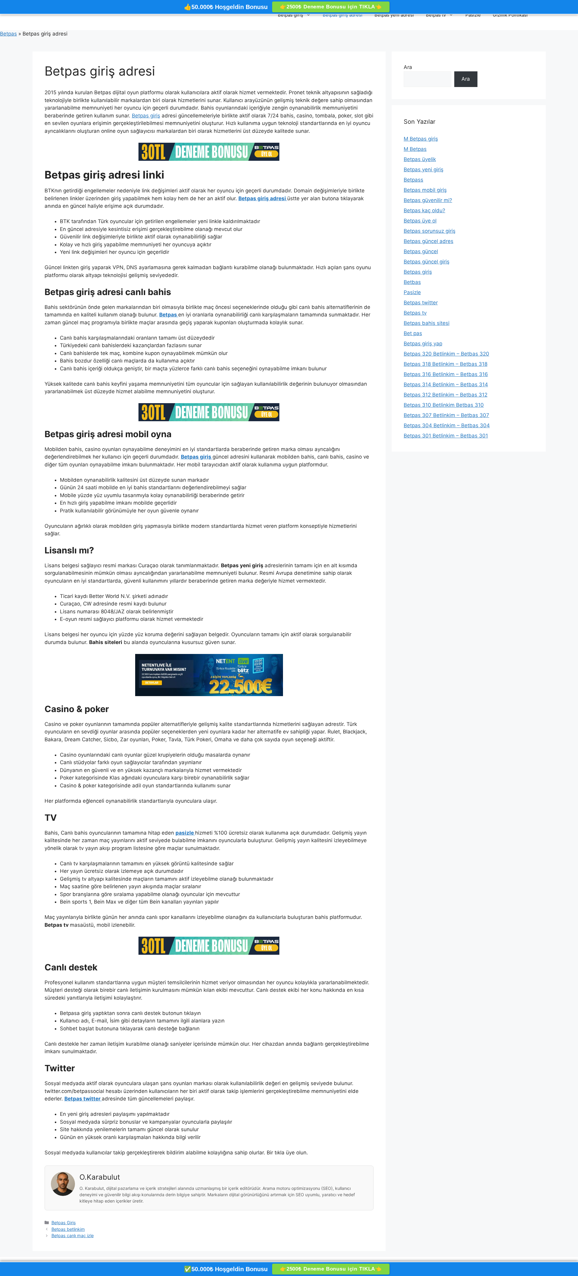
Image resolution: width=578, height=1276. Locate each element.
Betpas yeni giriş (423, 170)
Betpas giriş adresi (342, 15)
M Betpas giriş (421, 139)
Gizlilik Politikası (510, 15)
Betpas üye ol (420, 221)
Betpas (8, 34)
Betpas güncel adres (428, 241)
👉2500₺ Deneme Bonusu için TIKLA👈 (331, 7)
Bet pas (413, 333)
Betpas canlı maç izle (72, 1235)
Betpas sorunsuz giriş (429, 231)
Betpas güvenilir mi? (428, 200)
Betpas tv (436, 15)
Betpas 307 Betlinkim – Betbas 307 (446, 415)
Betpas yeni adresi (394, 15)
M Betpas (415, 149)
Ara (408, 67)
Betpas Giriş (63, 1222)
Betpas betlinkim (68, 1229)
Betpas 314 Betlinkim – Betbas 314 (446, 384)
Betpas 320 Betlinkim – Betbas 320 (446, 354)
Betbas (412, 282)
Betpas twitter (421, 303)
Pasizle (473, 15)
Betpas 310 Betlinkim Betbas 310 (444, 405)
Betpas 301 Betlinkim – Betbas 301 (446, 436)
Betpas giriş (290, 15)
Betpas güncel (421, 251)
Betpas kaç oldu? (424, 210)
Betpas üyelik (420, 159)
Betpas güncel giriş (426, 262)
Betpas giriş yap (423, 344)
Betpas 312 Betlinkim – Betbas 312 (445, 395)
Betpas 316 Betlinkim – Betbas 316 (446, 374)
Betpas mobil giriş (425, 190)
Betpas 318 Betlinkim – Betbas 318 (445, 364)
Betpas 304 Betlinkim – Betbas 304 (447, 425)
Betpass (413, 180)
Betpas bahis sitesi (426, 323)
